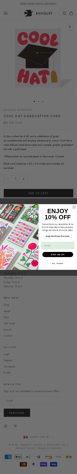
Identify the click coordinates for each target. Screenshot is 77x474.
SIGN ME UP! (58, 254)
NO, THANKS (57, 263)
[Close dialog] (74, 206)
